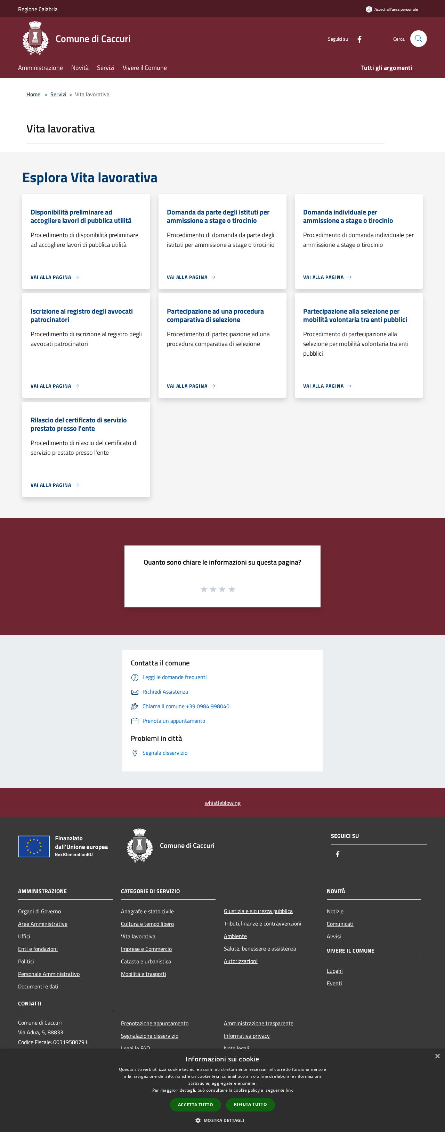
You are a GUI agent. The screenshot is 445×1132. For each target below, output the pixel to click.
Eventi (334, 983)
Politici (26, 961)
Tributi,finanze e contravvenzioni (262, 923)
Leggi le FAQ (135, 1048)
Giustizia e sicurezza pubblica (258, 911)
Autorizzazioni (241, 961)
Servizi (58, 94)
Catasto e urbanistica (146, 961)
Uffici (24, 936)
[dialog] (222, 1090)
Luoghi (335, 971)
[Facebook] (357, 38)
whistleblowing (223, 803)
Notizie (335, 911)
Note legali (236, 1048)
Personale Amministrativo (49, 974)
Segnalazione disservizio (149, 1036)
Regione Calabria (38, 9)
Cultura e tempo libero (147, 924)
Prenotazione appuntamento (154, 1023)
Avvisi (334, 936)
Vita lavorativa (138, 936)
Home (33, 94)
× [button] (437, 1056)
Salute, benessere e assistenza (260, 948)
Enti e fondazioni (38, 949)
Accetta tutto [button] (195, 1105)
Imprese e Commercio (146, 949)
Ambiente (235, 936)
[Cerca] (418, 38)
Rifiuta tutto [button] (250, 1104)
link (289, 1090)
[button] (222, 1120)
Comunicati (340, 924)
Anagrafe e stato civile (147, 911)
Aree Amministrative (42, 924)
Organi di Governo (39, 911)
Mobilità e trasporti (143, 974)
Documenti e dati (38, 986)
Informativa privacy (247, 1036)
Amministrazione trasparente (258, 1023)
